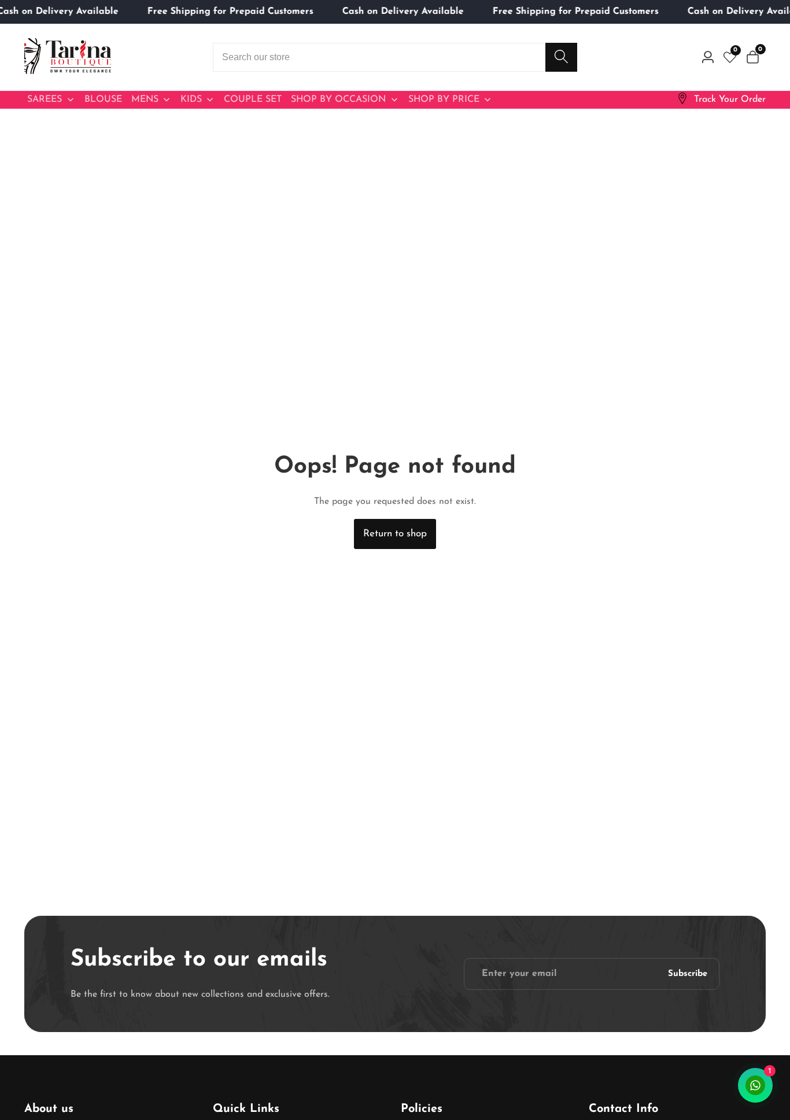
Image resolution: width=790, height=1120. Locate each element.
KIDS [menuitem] (191, 99)
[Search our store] (561, 57)
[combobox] (395, 57)
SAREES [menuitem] (44, 99)
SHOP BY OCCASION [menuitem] (338, 99)
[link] (721, 99)
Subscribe (687, 974)
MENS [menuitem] (144, 99)
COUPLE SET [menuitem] (253, 99)
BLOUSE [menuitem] (103, 99)
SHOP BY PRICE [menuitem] (443, 99)
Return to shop (395, 534)
